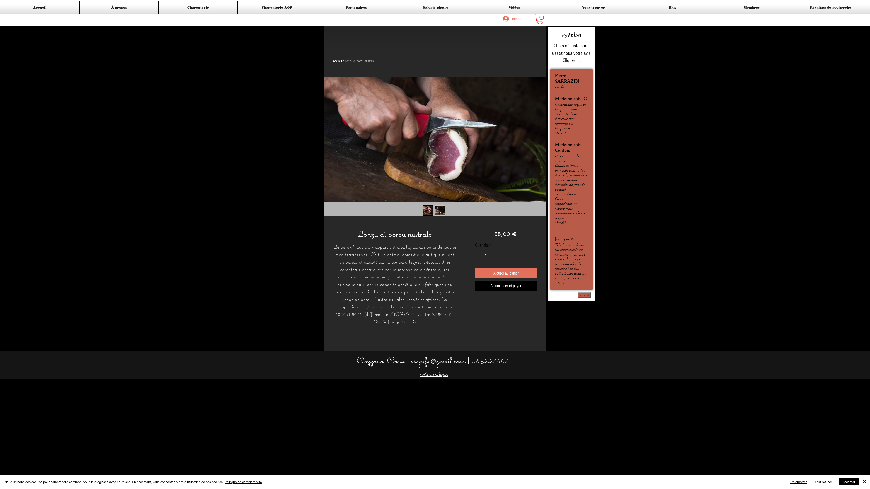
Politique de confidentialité (243, 481)
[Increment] (491, 255)
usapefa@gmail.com (438, 361)
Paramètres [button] (798, 481)
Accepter (849, 481)
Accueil (337, 61)
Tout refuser (823, 481)
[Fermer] (864, 481)
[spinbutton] (485, 255)
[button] (540, 19)
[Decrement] (480, 255)
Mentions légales (434, 375)
